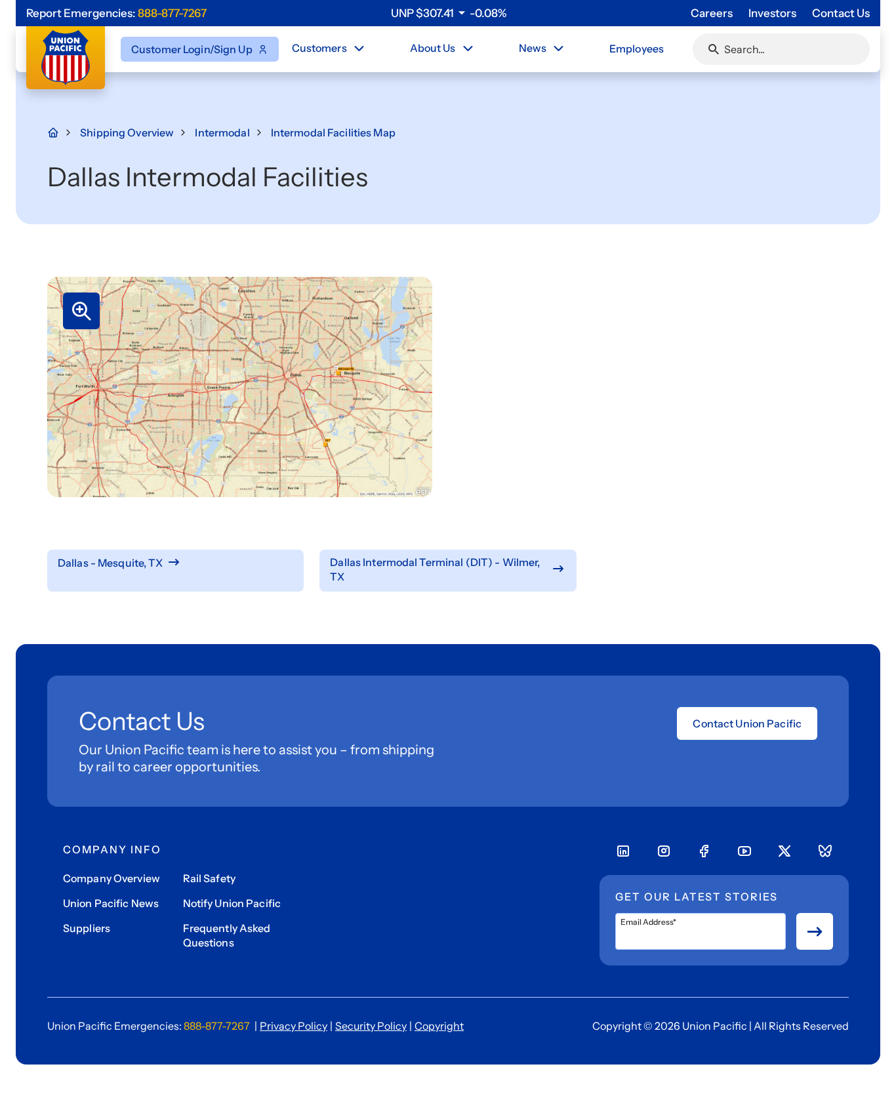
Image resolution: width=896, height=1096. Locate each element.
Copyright (439, 1025)
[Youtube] (744, 851)
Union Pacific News (111, 903)
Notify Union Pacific (232, 903)
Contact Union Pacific (747, 723)
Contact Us (841, 13)
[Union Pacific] (65, 57)
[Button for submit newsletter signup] (814, 931)
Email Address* (648, 922)
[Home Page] (60, 132)
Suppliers (86, 928)
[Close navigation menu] (359, 48)
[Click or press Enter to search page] (713, 49)
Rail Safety (209, 878)
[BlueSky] (825, 851)
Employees (636, 48)
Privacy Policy (293, 1025)
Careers (712, 13)
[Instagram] (664, 851)
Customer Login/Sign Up (192, 49)
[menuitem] (329, 49)
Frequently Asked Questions (227, 935)
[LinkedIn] (623, 851)
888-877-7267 (172, 13)
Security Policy (371, 1025)
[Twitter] (784, 851)
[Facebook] (704, 851)
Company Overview (111, 878)
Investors (772, 13)
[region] (448, 13)
